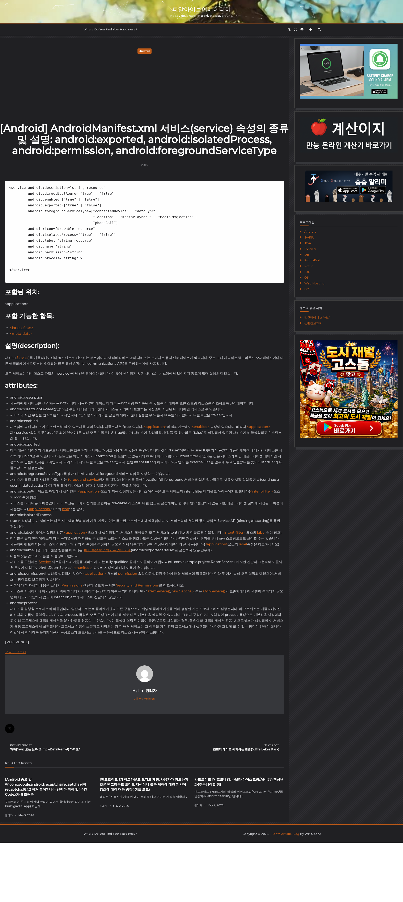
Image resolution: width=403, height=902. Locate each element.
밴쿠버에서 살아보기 (318, 317)
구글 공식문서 (15, 652)
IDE (307, 272)
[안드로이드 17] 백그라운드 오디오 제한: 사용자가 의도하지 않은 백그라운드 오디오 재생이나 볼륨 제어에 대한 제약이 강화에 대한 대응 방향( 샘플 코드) (144, 784)
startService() (159, 591)
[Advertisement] (145, 86)
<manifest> (83, 568)
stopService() (214, 591)
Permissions (71, 585)
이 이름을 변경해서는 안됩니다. (107, 550)
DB (306, 255)
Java (307, 243)
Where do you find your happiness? (110, 29)
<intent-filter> (21, 328)
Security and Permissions (137, 585)
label (261, 532)
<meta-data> (21, 334)
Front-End (312, 260)
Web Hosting (314, 283)
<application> (155, 427)
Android (144, 51)
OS (306, 277)
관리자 (144, 164)
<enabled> (200, 427)
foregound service (83, 480)
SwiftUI (309, 237)
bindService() (183, 591)
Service (22, 358)
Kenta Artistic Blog (285, 834)
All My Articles (144, 698)
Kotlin (308, 266)
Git (306, 289)
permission (127, 574)
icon (65, 509)
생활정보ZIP (313, 323)
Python (310, 249)
